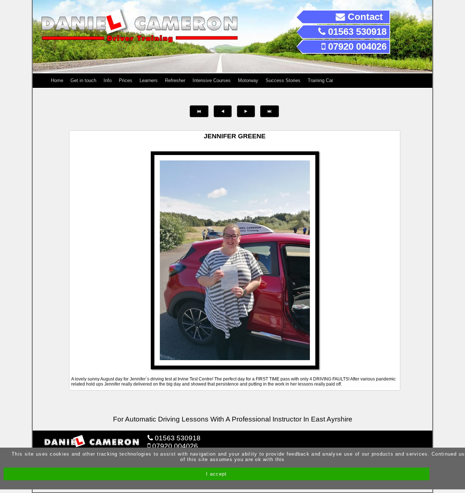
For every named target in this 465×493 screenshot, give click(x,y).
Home (57, 80)
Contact (364, 17)
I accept (216, 474)
